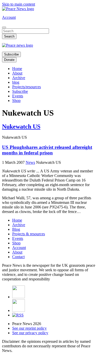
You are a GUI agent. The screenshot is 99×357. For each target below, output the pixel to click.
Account (9, 17)
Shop (16, 100)
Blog (16, 229)
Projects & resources (28, 234)
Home (17, 68)
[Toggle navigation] (4, 27)
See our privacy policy (30, 333)
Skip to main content (18, 4)
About (17, 73)
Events (17, 96)
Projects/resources (26, 87)
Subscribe (11, 54)
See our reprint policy (29, 328)
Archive (18, 78)
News (30, 162)
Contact (18, 257)
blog (15, 82)
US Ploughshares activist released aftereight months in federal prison (47, 150)
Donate (9, 60)
